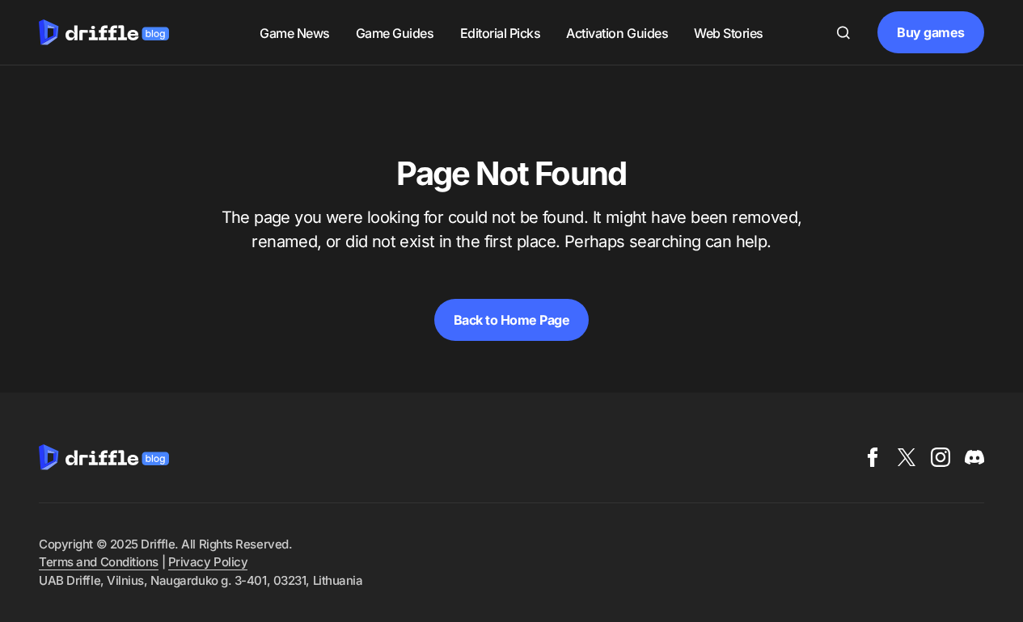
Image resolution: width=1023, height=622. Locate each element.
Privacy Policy (208, 561)
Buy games (931, 32)
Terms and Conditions (99, 561)
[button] (843, 32)
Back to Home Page (512, 320)
